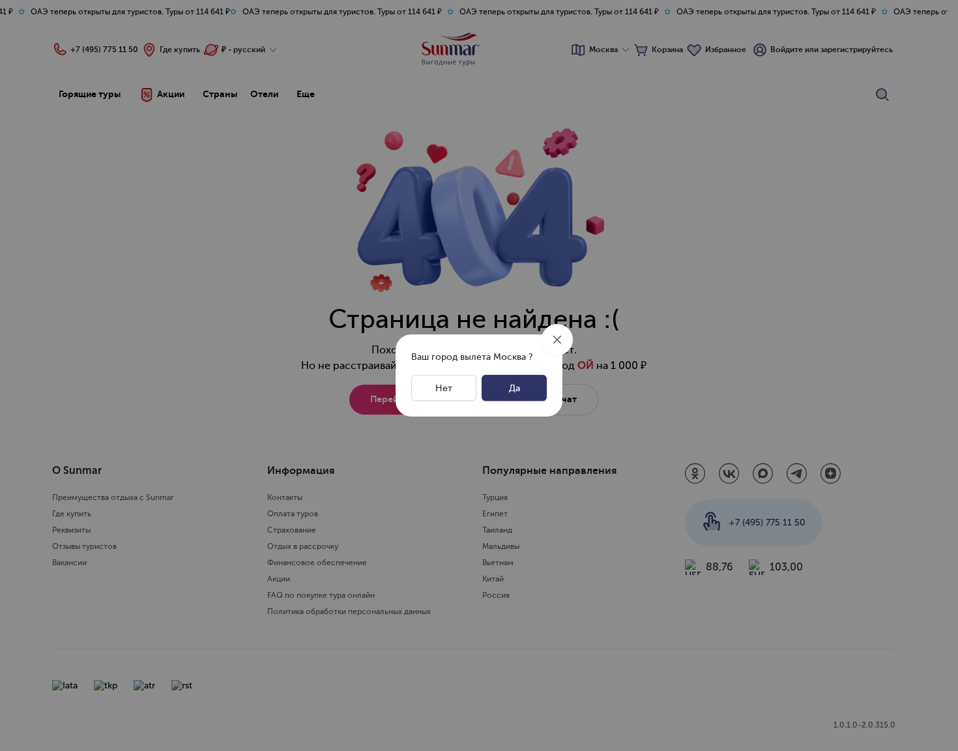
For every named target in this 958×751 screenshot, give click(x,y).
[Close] (557, 339)
